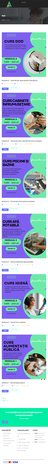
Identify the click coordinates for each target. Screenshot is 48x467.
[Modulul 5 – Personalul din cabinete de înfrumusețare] (24, 115)
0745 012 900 (41, 439)
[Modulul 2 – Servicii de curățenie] (24, 296)
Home (3, 20)
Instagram (6, 422)
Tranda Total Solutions (39, 459)
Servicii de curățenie (7, 325)
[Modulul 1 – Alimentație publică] (24, 357)
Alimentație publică (7, 385)
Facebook (3, 422)
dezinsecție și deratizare (8, 83)
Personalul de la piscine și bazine (10, 204)
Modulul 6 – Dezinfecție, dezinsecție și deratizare (19, 80)
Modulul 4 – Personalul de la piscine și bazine (18, 201)
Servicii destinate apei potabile (9, 264)
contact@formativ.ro (42, 442)
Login (5, 398)
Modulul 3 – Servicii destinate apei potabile (17, 262)
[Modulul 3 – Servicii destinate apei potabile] (24, 236)
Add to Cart (14, 87)
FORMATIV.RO (13, 459)
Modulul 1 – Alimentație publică (13, 383)
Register (6, 400)
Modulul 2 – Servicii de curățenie (14, 322)
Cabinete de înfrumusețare (9, 144)
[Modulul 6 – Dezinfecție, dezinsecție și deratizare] (24, 54)
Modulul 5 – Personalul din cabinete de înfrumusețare (22, 141)
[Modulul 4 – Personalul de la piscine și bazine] (24, 175)
